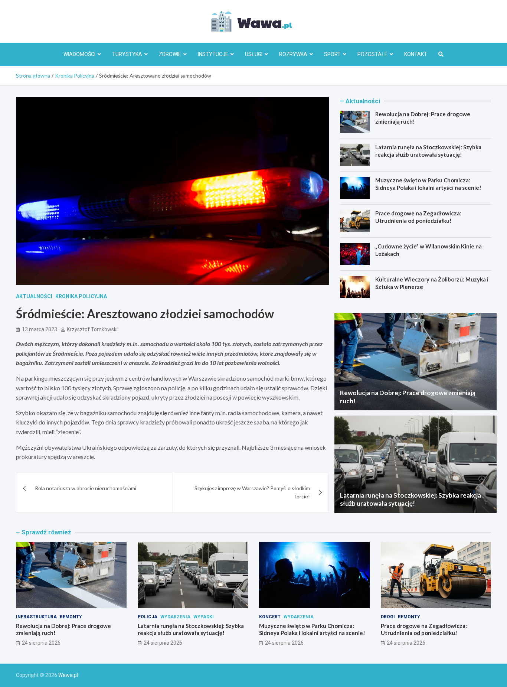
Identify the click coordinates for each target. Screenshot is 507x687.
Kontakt (415, 54)
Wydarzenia (175, 616)
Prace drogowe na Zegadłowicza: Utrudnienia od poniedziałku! (418, 217)
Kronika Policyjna (81, 296)
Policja (147, 616)
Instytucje (213, 54)
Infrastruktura (36, 616)
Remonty (71, 616)
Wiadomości (79, 54)
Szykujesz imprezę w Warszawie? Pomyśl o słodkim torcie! (252, 492)
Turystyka (127, 54)
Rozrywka (293, 54)
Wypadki (203, 616)
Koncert (270, 616)
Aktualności (34, 296)
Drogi (388, 616)
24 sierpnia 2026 (41, 643)
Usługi (253, 54)
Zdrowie (170, 54)
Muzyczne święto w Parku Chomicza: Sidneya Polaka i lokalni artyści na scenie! (428, 184)
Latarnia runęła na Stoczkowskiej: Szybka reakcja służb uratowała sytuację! (428, 151)
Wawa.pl (68, 675)
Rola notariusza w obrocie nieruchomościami (85, 488)
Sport (332, 54)
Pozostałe (372, 54)
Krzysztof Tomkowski (92, 329)
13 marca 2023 (39, 329)
